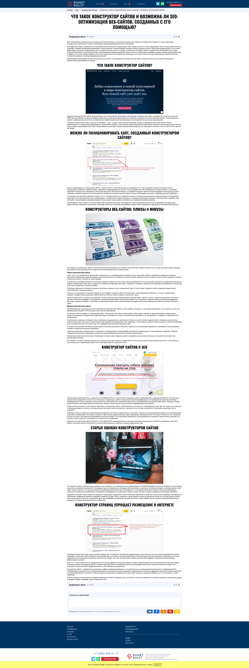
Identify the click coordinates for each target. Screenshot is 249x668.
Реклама (129, 631)
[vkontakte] (150, 611)
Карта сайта (72, 639)
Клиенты (114, 4)
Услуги (98, 4)
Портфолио (72, 629)
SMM (127, 638)
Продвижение (131, 629)
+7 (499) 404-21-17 (174, 2)
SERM (128, 640)
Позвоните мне (176, 5)
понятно (157, 665)
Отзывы (70, 631)
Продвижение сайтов (89, 10)
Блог (126, 4)
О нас (69, 634)
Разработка (130, 626)
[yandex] (177, 611)
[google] (170, 611)
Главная (70, 10)
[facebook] (157, 611)
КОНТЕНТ (129, 643)
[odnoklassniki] (163, 611)
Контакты (141, 4)
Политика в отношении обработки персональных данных (161, 659)
